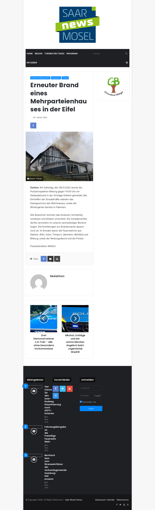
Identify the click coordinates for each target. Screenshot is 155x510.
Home (30, 53)
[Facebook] (56, 389)
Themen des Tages (54, 53)
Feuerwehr (56, 78)
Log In (91, 408)
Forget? (97, 396)
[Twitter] (63, 389)
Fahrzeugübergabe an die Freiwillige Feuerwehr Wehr (55, 434)
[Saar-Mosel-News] (77, 24)
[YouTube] (70, 389)
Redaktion (57, 276)
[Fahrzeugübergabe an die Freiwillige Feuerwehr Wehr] (34, 431)
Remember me (89, 402)
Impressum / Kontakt (105, 500)
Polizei (65, 78)
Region (38, 53)
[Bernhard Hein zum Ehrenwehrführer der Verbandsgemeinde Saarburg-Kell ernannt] (34, 459)
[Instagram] (56, 396)
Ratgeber (32, 62)
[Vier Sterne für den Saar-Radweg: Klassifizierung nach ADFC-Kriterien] (34, 391)
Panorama (72, 53)
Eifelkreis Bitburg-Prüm (40, 78)
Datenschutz (123, 500)
